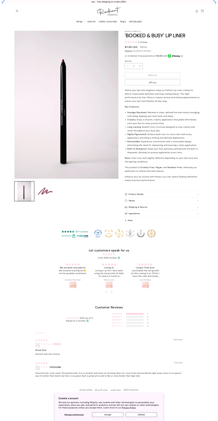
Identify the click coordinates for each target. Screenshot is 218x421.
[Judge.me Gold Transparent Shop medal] (119, 233)
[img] (109, 254)
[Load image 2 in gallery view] (45, 191)
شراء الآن (152, 82)
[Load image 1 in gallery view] (24, 191)
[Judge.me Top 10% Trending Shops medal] (151, 233)
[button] (3, 3)
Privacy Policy (129, 407)
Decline (141, 414)
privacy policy (86, 390)
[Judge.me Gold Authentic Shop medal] (109, 233)
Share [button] (130, 220)
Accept (107, 414)
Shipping (128, 51)
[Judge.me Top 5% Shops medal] (141, 233)
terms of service (131, 390)
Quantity (128, 61)
